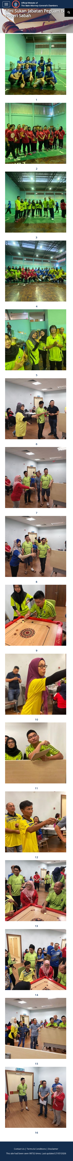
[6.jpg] (36, 408)
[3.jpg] (36, 202)
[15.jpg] (36, 1028)
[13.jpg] (36, 890)
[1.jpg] (36, 64)
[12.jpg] (36, 821)
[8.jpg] (36, 546)
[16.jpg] (36, 1097)
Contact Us (19, 1148)
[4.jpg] (36, 271)
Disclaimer (53, 1148)
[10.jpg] (36, 684)
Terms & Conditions (36, 1148)
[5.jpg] (36, 339)
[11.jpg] (36, 752)
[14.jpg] (36, 959)
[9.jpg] (36, 615)
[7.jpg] (36, 477)
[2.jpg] (36, 133)
